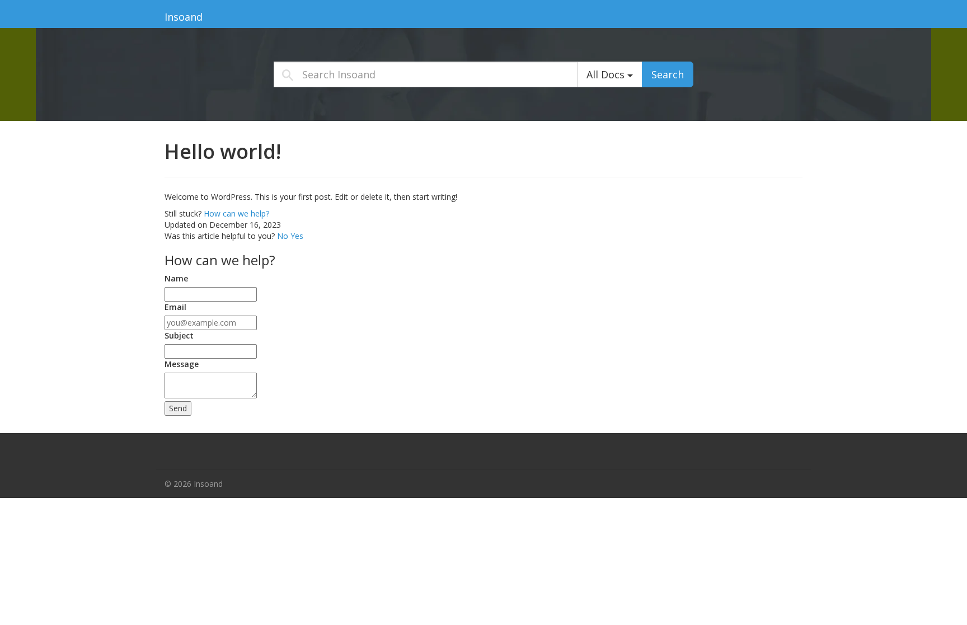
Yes (296, 236)
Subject (179, 335)
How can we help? (236, 213)
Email (175, 307)
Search (667, 74)
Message (182, 364)
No (283, 236)
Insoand (184, 17)
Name (176, 278)
